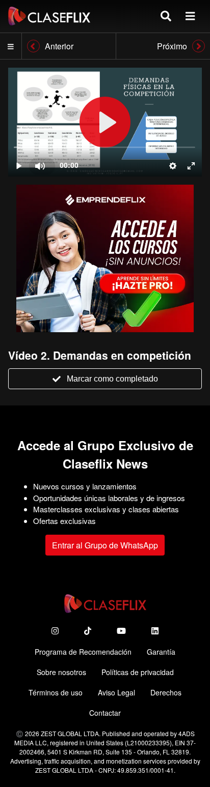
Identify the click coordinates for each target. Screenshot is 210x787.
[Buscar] (165, 16)
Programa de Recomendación (83, 652)
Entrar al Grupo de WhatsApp (105, 545)
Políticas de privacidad (137, 672)
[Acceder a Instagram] (55, 631)
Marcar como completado (112, 378)
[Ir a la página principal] (49, 16)
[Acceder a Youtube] (121, 631)
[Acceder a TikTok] (87, 631)
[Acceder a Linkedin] (155, 631)
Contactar (105, 713)
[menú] (190, 16)
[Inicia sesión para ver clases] (105, 122)
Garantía (161, 652)
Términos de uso (56, 692)
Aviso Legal (116, 692)
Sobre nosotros (61, 672)
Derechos (165, 692)
